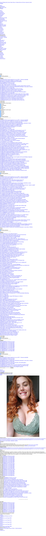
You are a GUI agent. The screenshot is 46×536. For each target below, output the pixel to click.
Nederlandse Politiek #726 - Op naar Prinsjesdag (10, 264)
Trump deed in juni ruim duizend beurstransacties (10, 150)
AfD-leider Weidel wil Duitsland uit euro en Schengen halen (12, 131)
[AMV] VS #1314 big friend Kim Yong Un (9, 247)
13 (13, 438)
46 (4, 439)
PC (0, 39)
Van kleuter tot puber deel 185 (7, 273)
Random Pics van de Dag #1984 (8, 466)
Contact (1, 55)
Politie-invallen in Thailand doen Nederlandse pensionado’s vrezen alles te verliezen (16, 86)
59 (19, 439)
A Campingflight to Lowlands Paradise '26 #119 (10, 267)
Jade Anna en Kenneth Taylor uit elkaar (8, 324)
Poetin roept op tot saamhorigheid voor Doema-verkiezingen (12, 162)
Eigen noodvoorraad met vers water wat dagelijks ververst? (12, 319)
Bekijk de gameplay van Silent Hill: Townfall (9, 153)
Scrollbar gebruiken (4, 76)
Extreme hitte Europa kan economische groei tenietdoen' (11, 288)
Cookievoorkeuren (18, 528)
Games (1, 38)
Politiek (1, 15)
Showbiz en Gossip (3, 17)
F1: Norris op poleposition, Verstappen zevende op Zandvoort (12, 164)
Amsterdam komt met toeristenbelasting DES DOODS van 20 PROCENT (14, 265)
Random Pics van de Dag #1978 (8, 473)
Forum (1, 2)
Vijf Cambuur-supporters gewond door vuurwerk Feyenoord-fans (13, 234)
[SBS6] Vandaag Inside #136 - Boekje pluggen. (10, 236)
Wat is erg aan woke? (5, 284)
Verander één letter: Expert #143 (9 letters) (9, 333)
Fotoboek (1, 53)
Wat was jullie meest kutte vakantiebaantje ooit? (10, 235)
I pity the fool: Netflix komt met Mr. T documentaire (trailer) (12, 96)
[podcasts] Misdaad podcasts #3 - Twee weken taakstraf (11, 281)
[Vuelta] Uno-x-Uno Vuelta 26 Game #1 (8, 233)
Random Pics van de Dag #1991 (7, 87)
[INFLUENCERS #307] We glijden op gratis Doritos (11, 243)
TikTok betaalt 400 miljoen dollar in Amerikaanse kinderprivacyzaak (13, 170)
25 (27, 438)
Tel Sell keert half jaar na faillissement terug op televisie (11, 97)
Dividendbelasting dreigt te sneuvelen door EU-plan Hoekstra (12, 148)
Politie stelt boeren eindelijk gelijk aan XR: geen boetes (11, 88)
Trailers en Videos (3, 48)
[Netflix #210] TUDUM (6, 263)
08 (8, 438)
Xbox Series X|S (3, 43)
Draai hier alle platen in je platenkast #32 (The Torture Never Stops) (13, 305)
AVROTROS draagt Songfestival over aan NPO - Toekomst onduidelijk (14, 79)
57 (17, 439)
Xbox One (2, 41)
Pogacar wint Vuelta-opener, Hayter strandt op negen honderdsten (13, 158)
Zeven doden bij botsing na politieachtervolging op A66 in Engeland (13, 163)
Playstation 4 (2, 40)
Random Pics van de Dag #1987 (7, 347)
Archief (30, 2)
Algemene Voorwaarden (4, 528)
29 (31, 438)
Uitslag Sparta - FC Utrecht (6, 155)
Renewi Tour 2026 (5, 328)
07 (7, 438)
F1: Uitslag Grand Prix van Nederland (8, 84)
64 (25, 439)
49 (8, 439)
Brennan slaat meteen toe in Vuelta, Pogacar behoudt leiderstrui (12, 138)
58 (18, 439)
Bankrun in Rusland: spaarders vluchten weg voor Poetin (11, 89)
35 (38, 438)
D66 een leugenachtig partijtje (7, 218)
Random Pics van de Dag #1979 (8, 472)
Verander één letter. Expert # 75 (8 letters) (9, 332)
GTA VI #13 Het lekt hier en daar (7, 287)
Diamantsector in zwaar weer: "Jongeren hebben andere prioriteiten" (13, 279)
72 (34, 439)
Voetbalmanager (3, 36)
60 (20, 439)
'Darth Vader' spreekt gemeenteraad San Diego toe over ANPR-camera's (14, 143)
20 (21, 438)
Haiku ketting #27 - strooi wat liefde (8, 237)
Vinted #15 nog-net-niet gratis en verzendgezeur (10, 306)
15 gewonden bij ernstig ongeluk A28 (8, 244)
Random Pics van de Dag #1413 (7, 204)
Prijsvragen (2, 54)
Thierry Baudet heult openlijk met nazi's (8, 242)
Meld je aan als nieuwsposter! (30, 445)
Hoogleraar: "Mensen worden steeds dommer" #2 (10, 276)
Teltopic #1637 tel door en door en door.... (9, 259)
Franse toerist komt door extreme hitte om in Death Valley (11, 325)
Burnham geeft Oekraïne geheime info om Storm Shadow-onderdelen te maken (15, 123)
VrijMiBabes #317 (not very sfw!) (7, 348)
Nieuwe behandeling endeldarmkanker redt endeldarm (11, 81)
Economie (2, 14)
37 (40, 438)
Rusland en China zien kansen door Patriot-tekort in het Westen (12, 135)
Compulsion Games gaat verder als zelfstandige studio (11, 169)
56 (16, 439)
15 (16, 438)
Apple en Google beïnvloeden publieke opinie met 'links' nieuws (13, 95)
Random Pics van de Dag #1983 (8, 467)
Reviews (20, 2)
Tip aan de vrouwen (5, 245)
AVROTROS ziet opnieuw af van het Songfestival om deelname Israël (14, 239)
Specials (27, 2)
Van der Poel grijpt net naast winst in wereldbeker (10, 140)
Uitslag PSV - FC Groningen (6, 141)
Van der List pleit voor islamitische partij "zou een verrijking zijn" (13, 262)
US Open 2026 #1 (4, 315)
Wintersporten (2, 34)
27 (29, 438)
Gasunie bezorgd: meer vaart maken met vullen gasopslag (12, 241)
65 (26, 439)
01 (0, 438)
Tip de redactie (2, 58)
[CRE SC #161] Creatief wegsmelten (8, 330)
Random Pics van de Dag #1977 (8, 474)
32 (35, 438)
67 (28, 439)
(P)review (3, 113)
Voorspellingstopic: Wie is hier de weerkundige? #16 (11, 275)
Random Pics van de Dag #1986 (7, 349)
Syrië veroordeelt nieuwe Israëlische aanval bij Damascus (11, 152)
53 (12, 439)
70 (31, 439)
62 (22, 439)
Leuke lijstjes (2, 370)
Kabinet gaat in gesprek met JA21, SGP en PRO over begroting (12, 159)
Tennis (1, 31)
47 (6, 439)
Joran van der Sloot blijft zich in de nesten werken (10, 326)
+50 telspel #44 (4, 297)
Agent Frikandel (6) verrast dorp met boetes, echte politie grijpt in (13, 91)
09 (9, 438)
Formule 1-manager (3, 37)
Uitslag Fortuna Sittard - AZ (6, 157)
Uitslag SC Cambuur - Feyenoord (7, 137)
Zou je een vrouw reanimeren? (7, 307)
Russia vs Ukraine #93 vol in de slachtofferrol (10, 291)
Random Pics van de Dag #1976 (8, 475)
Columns (17, 2)
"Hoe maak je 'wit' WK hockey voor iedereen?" (10, 302)
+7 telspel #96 (4, 295)
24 (26, 438)
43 (1, 439)
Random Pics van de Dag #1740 (7, 206)
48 (7, 439)
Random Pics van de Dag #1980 (8, 471)
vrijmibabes (12, 440)
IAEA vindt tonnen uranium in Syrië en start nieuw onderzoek (12, 215)
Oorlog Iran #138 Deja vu (6, 272)
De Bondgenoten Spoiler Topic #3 (7, 300)
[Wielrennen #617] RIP (6, 318)
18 (19, 438)
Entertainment (2, 19)
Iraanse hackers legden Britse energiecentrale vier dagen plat (12, 147)
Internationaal (2, 13)
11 (11, 438)
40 (44, 438)
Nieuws (14, 2)
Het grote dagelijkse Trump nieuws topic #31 (9, 256)
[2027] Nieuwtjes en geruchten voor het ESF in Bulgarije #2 (12, 253)
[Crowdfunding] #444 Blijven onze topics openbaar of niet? (12, 255)
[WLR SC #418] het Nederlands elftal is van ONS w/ (11, 320)
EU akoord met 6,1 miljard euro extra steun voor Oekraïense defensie (13, 121)
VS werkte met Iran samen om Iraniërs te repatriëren (10, 90)
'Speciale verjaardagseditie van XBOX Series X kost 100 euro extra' (13, 132)
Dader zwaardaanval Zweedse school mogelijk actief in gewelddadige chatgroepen (16, 156)
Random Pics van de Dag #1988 (7, 346)
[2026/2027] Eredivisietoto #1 (7, 323)
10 (10, 438)
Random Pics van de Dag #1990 (7, 92)
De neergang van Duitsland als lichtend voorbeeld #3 (11, 270)
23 (25, 438)
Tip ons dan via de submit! (33, 444)
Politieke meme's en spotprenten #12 (8, 261)
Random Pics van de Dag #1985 (7, 350)
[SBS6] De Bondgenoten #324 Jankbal (8, 299)
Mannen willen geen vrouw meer (7, 308)
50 (9, 439)
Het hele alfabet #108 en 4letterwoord (8, 321)
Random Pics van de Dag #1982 (8, 468)
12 (12, 438)
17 (18, 438)
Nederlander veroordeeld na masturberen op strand (10, 309)
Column (2, 112)
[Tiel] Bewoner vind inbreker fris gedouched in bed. (10, 313)
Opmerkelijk (2, 18)
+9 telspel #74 (4, 294)
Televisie (1, 23)
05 (4, 438)
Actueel (1, 11)
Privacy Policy (11, 528)
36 (39, 438)
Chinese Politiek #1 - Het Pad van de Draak (9, 310)
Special (2, 114)
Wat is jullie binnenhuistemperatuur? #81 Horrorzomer (11, 327)
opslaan (1, 78)
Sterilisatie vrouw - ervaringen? (7, 274)
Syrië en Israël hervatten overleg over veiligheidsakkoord (11, 124)
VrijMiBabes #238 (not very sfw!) (7, 203)
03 (2, 438)
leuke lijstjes (8, 440)
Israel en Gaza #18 (5, 258)
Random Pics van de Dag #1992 (7, 83)
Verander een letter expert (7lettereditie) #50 (9, 331)
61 (21, 439)
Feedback (1, 57)
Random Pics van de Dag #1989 (7, 345)
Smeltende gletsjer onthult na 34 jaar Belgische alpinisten (11, 366)
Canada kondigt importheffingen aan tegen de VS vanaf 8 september (13, 151)
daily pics (4, 440)
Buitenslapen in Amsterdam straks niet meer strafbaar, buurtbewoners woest (15, 149)
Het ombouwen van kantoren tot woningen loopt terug (11, 122)
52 (11, 439)
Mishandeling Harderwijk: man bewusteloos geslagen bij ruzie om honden (14, 195)
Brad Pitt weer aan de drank (6, 311)
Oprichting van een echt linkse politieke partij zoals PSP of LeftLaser (13, 252)
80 (43, 439)
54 (13, 439)
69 (30, 439)
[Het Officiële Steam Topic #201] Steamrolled (10, 312)
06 (6, 438)
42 (0, 439)
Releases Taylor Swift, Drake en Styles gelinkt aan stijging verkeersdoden (14, 167)
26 (28, 438)
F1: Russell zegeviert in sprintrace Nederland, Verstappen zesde (12, 165)
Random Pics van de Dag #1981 (8, 470)
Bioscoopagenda (3, 25)
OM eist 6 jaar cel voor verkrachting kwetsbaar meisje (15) (12, 98)
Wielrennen (2, 32)
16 (17, 438)
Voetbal (1, 27)
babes (1, 440)
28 (30, 438)
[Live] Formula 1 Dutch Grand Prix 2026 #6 (9, 277)
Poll (2, 115)
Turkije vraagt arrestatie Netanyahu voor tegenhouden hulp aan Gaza (13, 200)
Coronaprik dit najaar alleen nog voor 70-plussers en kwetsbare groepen (14, 166)
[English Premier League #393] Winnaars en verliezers (11, 296)
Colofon (1, 56)
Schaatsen (2, 33)
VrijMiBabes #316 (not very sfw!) (9, 469)
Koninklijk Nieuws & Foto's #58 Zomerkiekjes (10, 268)
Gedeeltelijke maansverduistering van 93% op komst (10, 145)
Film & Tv (3, 107)
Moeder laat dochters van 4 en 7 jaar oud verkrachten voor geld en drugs (14, 94)
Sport (1, 26)
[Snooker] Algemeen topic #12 (7, 289)
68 (29, 439)
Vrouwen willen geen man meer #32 (8, 246)
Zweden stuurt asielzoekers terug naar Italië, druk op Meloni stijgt (13, 144)
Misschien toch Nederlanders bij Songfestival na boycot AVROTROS (14, 285)
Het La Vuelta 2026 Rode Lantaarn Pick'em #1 (10, 286)
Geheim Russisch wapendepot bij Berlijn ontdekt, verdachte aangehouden (14, 168)
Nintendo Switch (3, 42)
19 (20, 438)
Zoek (6, 2)
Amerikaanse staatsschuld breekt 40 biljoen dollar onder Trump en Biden (14, 93)
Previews (24, 2)
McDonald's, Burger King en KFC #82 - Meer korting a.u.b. (12, 238)
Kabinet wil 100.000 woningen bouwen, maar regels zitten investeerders (14, 303)
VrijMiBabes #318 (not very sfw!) (7, 82)
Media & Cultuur (3, 24)
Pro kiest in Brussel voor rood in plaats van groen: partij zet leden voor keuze (15, 85)
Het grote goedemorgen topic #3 (7, 316)
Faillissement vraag (5, 278)
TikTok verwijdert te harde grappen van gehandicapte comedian (12, 134)
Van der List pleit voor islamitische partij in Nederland (11, 142)
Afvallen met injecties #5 (6, 269)
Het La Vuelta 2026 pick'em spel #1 (8, 280)
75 (37, 439)
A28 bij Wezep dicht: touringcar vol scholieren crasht (10, 80)
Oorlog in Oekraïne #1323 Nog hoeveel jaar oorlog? (11, 254)
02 (1, 438)
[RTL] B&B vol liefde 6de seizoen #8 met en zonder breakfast (12, 248)
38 (41, 438)
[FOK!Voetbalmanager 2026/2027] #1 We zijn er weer (11, 317)
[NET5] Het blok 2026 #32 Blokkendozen (9, 240)
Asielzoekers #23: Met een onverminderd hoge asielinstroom (12, 314)
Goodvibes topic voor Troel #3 (7, 271)
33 (36, 438)
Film (1, 22)
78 (40, 439)
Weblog (4, 2)
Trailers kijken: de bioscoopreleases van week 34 (10, 154)
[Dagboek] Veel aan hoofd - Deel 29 (8, 257)
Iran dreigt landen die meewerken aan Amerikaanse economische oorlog (14, 146)
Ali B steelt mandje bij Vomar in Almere (8, 283)
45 (3, 439)
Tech (1, 16)
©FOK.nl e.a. (2, 530)
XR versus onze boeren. (5, 128)
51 (10, 439)
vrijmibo (16, 440)
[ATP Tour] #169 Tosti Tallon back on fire (9, 290)
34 (37, 438)
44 (2, 439)
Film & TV (2, 45)
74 (36, 439)
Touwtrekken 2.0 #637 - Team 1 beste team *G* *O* (11, 322)
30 (32, 438)
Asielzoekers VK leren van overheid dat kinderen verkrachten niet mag (14, 365)
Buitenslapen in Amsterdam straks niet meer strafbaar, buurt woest (13, 329)
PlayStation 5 (2, 44)
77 (39, 439)
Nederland (2, 12)
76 (38, 439)
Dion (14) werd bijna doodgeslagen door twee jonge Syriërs (12, 301)
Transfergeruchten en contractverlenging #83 (9, 282)
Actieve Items (10, 2)
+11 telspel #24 (4, 298)
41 (45, 438)
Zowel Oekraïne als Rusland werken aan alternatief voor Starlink (13, 133)
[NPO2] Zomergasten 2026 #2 (7, 266)
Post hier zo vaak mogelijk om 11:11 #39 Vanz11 (10, 304)
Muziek (1, 21)
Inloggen (1, 3)
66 (27, 439)
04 (3, 438)
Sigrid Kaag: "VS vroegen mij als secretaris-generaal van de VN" (13, 130)
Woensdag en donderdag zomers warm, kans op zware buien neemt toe (14, 136)
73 (35, 439)
